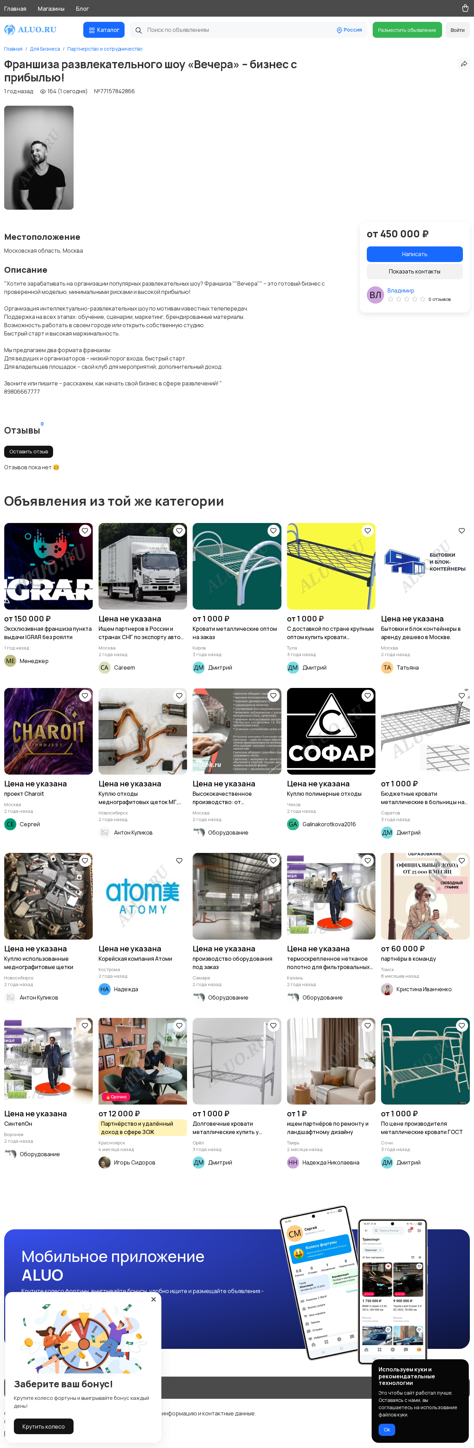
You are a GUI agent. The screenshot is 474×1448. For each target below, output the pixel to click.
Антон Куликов (133, 832)
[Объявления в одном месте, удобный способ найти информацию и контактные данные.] (37, 30)
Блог (82, 8)
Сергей (30, 824)
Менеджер (34, 661)
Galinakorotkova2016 (329, 824)
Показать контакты (414, 271)
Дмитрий (220, 667)
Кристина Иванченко (424, 989)
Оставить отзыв (28, 451)
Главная (15, 8)
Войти (458, 30)
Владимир (401, 290)
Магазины (51, 8)
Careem (124, 667)
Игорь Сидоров (134, 1162)
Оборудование (228, 832)
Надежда (126, 989)
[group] (39, 158)
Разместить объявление (407, 30)
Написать (415, 254)
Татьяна (408, 667)
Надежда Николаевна (331, 1162)
